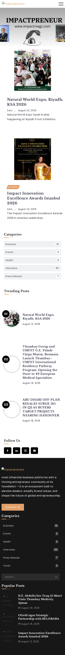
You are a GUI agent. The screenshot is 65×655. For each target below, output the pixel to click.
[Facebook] (7, 450)
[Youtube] (34, 450)
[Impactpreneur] (13, 4)
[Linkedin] (16, 450)
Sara (9, 110)
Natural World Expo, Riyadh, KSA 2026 (35, 102)
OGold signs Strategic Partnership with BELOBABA (38, 617)
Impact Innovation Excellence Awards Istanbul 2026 (33, 198)
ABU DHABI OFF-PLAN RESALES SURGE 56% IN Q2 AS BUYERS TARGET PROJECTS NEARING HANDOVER (41, 407)
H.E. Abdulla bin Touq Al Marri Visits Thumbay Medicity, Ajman (40, 599)
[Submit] (57, 577)
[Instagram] (25, 450)
